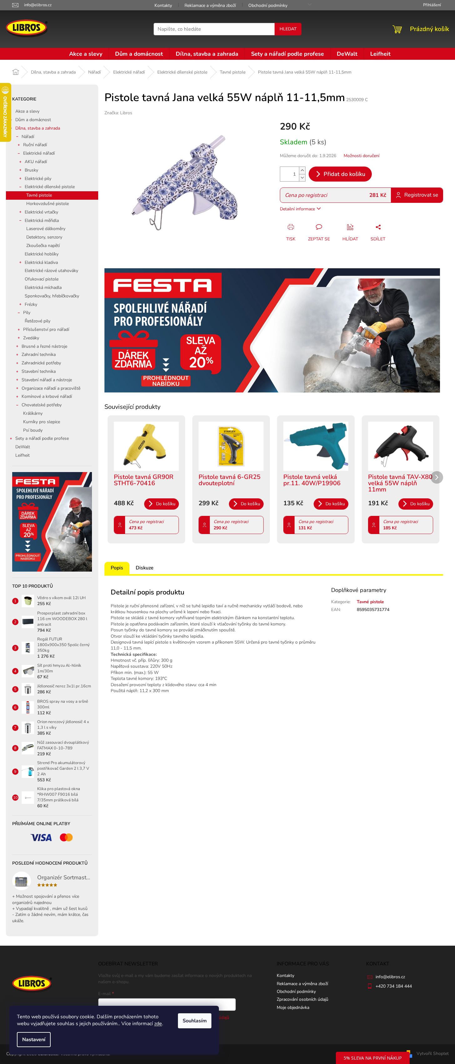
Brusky (31, 170)
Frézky (31, 304)
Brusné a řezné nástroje (44, 346)
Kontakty (163, 5)
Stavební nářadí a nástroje (47, 380)
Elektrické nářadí (39, 153)
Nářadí (28, 137)
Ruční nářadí (35, 145)
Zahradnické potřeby (41, 363)
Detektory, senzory (44, 237)
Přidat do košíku (344, 174)
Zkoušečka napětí (43, 246)
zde (158, 1023)
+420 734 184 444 (394, 986)
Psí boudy (33, 430)
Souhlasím (195, 1020)
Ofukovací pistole (41, 279)
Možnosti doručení (361, 156)
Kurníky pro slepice (41, 422)
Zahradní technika (39, 354)
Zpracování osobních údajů (302, 999)
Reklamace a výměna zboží (210, 5)
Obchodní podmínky (267, 5)
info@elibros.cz (390, 977)
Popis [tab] (117, 567)
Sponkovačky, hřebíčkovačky (52, 296)
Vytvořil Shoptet (433, 1053)
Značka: (118, 113)
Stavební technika (39, 371)
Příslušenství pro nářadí (46, 329)
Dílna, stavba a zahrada (37, 128)
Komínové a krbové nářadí (47, 396)
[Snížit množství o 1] (302, 177)
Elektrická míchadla (43, 287)
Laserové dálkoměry (45, 229)
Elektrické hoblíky (41, 254)
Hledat (288, 29)
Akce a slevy (27, 111)
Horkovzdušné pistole (47, 204)
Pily (26, 313)
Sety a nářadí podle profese (42, 438)
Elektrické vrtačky (41, 212)
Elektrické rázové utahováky (51, 271)
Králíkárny (33, 413)
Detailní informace (297, 209)
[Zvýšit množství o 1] (302, 170)
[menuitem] (86, 54)
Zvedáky (31, 338)
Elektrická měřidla (42, 221)
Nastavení (33, 1039)
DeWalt (22, 447)
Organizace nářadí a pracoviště (51, 388)
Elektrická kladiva (41, 262)
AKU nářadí (36, 162)
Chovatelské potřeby (42, 405)
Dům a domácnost (33, 120)
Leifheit (22, 455)
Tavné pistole (39, 195)
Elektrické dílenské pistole (50, 187)
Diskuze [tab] (145, 567)
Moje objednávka (293, 1007)
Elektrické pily (38, 179)
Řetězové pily (37, 321)
